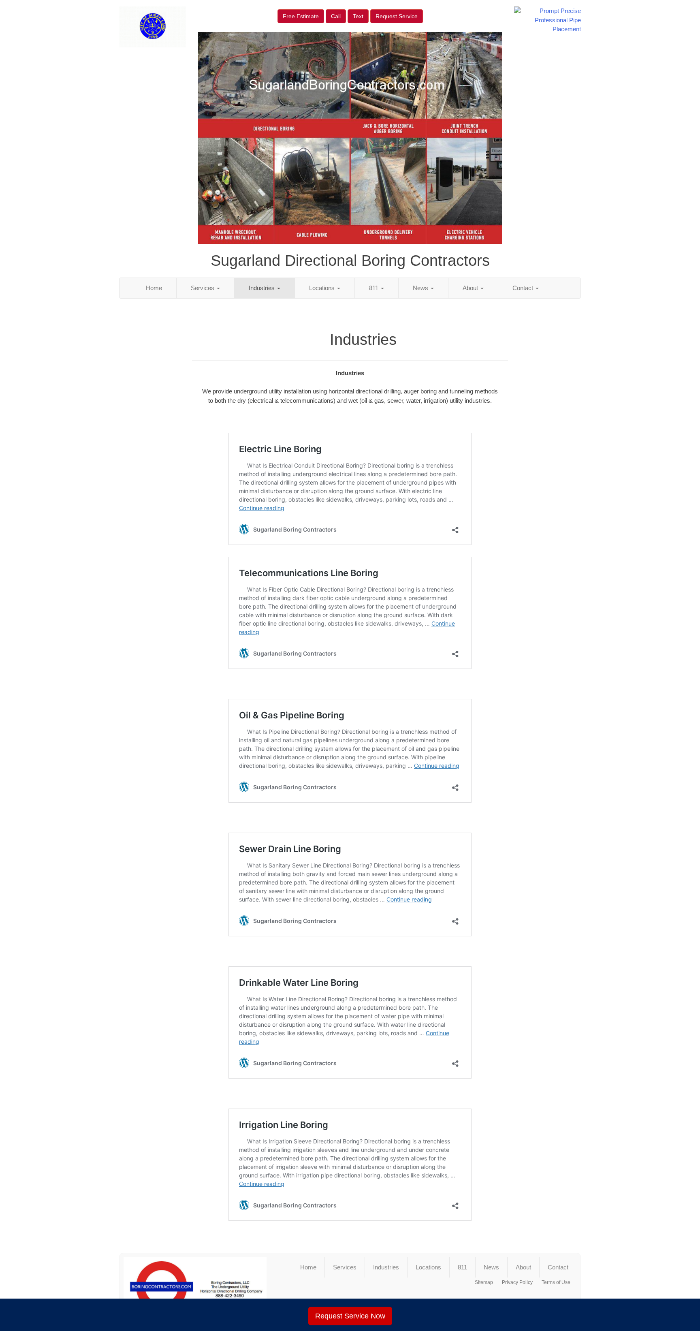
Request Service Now (350, 1316)
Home (154, 287)
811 (374, 287)
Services (203, 287)
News (421, 287)
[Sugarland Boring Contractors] (195, 1286)
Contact (523, 287)
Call (336, 16)
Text (358, 16)
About (471, 287)
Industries (262, 287)
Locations (322, 287)
